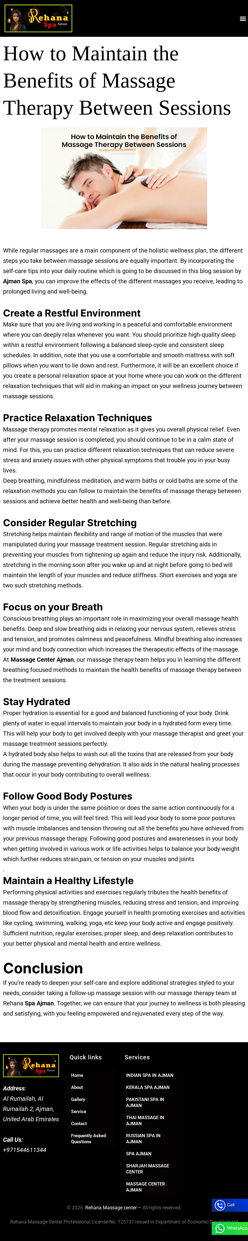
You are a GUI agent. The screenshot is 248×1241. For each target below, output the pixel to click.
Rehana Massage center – (112, 1208)
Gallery (78, 1099)
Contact (79, 1123)
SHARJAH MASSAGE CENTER (147, 1169)
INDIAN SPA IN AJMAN (150, 1075)
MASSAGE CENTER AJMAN (145, 1187)
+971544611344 (24, 1149)
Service (78, 1111)
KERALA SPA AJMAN (148, 1087)
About (77, 1087)
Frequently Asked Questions (88, 1138)
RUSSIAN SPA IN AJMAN (143, 1138)
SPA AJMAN (139, 1154)
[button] (243, 18)
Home (77, 1075)
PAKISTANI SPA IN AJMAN (145, 1102)
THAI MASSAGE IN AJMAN (145, 1120)
